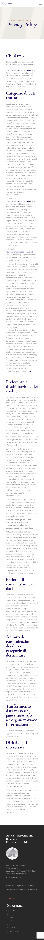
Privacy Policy (13, 931)
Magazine (10, 918)
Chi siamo (10, 911)
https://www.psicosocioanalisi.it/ (19, 70)
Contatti (10, 928)
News (9, 924)
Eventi (10, 921)
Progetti (10, 914)
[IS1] (29, 371)
